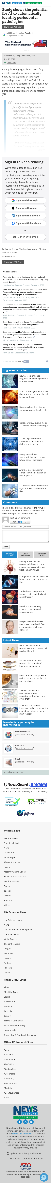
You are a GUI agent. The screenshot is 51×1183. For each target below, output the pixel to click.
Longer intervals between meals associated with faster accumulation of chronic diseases (32, 625)
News (6, 848)
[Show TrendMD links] (47, 361)
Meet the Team (11, 992)
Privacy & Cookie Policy (14, 1025)
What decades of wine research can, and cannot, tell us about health (33, 648)
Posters (7, 895)
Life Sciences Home (13, 920)
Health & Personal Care (15, 876)
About (7, 987)
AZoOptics (9, 1064)
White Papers (10, 857)
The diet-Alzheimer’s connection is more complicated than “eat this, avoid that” (32, 694)
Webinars (8, 953)
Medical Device (22, 731)
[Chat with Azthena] (44, 1177)
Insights (7, 867)
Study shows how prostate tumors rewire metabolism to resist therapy (33, 594)
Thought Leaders (12, 862)
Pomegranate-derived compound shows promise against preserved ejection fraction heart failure (32, 565)
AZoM (6, 1050)
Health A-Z (9, 852)
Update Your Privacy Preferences (25, 1153)
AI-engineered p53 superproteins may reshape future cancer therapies (32, 457)
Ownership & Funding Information (20, 1035)
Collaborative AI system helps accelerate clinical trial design (33, 424)
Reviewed (11, 62)
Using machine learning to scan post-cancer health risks (33, 408)
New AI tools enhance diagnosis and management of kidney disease (33, 378)
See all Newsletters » (13, 772)
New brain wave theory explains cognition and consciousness (30, 609)
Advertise (8, 1011)
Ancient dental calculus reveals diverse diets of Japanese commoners (30, 663)
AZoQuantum (10, 1083)
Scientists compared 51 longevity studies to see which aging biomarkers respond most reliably (33, 709)
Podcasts (8, 900)
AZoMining (9, 1078)
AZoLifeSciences (11, 1092)
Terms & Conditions (13, 1020)
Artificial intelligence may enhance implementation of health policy (32, 473)
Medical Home (11, 838)
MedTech (19, 745)
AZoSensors (9, 1073)
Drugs (7, 886)
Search (7, 996)
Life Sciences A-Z (12, 934)
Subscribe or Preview (24, 734)
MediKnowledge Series (15, 871)
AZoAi (6, 1097)
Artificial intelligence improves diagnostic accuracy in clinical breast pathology (33, 394)
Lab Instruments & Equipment (18, 929)
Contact (7, 1016)
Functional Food (11, 843)
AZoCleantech (10, 1059)
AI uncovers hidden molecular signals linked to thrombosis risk (33, 488)
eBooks (7, 890)
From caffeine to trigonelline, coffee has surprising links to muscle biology (33, 678)
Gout (17, 759)
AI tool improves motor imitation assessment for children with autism (31, 441)
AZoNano (8, 1054)
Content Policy (10, 1030)
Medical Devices (11, 881)
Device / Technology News (24, 249)
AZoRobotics (10, 1069)
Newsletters (9, 1001)
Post (6, 546)
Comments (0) (8, 256)
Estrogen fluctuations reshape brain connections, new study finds (33, 579)
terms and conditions (22, 1133)
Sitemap (8, 1006)
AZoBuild (8, 1088)
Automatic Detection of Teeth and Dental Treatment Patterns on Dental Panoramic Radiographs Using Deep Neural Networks (25, 279)
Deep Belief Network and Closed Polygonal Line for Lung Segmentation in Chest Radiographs (23, 323)
